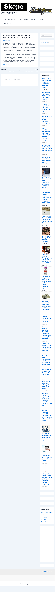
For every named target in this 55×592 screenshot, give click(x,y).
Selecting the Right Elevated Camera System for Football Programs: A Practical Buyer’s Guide (47, 479)
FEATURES (11, 577)
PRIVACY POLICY (45, 577)
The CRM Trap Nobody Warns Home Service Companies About (46, 437)
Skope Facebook (44, 515)
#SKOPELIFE (25, 577)
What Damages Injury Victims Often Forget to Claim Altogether (46, 160)
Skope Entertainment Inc (9, 12)
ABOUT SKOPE (39, 577)
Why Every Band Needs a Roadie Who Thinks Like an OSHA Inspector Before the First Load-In (47, 415)
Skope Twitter (44, 519)
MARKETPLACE (32, 577)
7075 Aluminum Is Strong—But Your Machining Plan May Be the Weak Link (47, 347)
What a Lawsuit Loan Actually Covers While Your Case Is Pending (46, 96)
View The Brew (44, 521)
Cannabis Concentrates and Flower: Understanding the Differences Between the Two (46, 306)
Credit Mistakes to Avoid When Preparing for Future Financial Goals (47, 219)
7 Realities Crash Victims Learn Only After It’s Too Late (46, 108)
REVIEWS (20, 577)
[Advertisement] (48, 544)
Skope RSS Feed (44, 517)
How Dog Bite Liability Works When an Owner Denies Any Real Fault (47, 148)
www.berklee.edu (6, 64)
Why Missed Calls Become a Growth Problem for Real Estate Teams (47, 457)
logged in (10, 79)
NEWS (16, 577)
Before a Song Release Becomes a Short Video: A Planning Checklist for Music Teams (46, 198)
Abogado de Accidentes (47, 571)
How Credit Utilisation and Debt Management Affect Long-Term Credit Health (46, 182)
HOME (7, 577)
